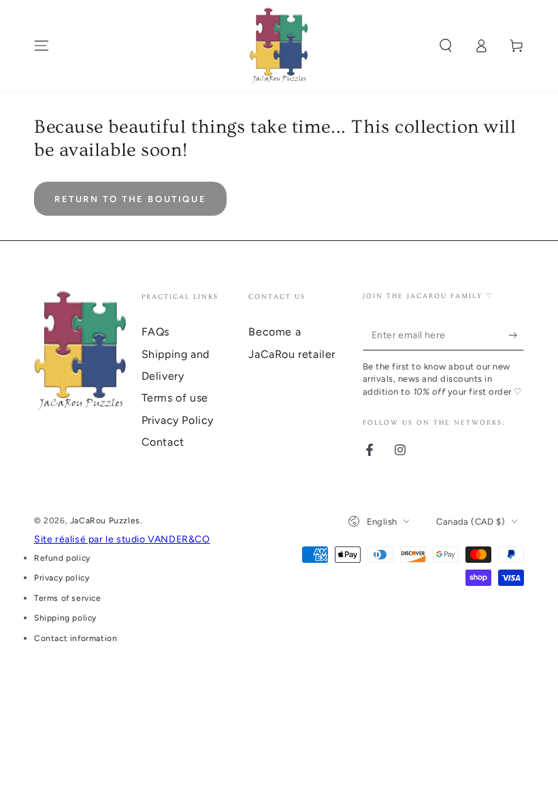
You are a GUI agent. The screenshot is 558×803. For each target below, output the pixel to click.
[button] (445, 46)
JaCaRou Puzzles (105, 520)
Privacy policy (61, 578)
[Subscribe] (516, 335)
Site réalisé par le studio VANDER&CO (122, 539)
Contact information (75, 638)
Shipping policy (65, 618)
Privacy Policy (178, 420)
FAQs (155, 331)
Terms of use (175, 397)
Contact (163, 442)
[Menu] (41, 46)
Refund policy (62, 558)
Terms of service (67, 598)
